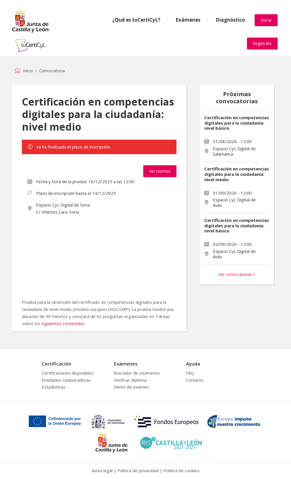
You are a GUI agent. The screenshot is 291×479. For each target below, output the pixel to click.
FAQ (190, 373)
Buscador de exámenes (137, 373)
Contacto (194, 380)
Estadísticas (53, 387)
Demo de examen (131, 387)
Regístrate (262, 43)
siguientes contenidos (62, 323)
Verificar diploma (130, 380)
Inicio (27, 70)
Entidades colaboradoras (66, 380)
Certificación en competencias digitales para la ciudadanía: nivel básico (236, 123)
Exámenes (188, 19)
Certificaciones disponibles (68, 373)
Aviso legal (102, 470)
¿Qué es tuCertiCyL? (136, 19)
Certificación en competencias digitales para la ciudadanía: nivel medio (236, 174)
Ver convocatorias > (237, 274)
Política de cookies (181, 470)
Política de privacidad (138, 470)
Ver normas (160, 171)
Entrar (266, 20)
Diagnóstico (230, 19)
